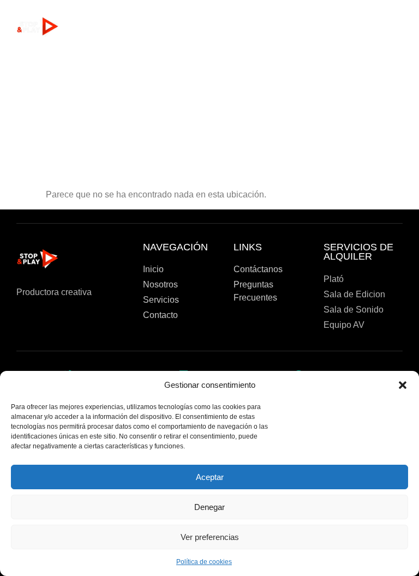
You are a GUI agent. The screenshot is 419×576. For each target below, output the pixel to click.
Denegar (209, 507)
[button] (402, 385)
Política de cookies (204, 562)
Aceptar (210, 477)
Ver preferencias (210, 537)
